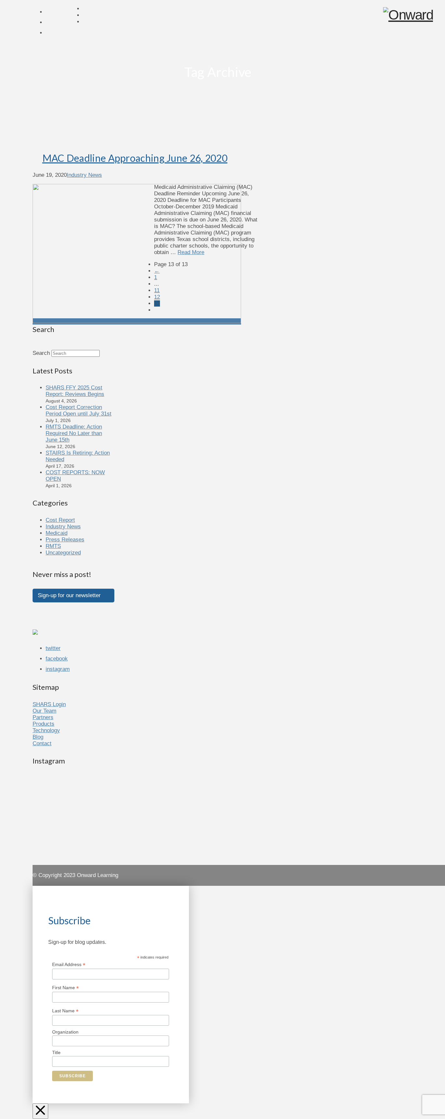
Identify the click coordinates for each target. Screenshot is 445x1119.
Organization (65, 1032)
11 (157, 290)
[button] (73, 595)
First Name (65, 988)
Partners (43, 717)
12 (157, 297)
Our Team (44, 711)
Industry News (84, 175)
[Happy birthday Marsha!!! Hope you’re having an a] (218, 783)
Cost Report (60, 520)
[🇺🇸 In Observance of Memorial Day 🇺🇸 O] (92, 799)
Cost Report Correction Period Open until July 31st (78, 410)
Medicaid (56, 533)
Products (43, 724)
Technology (46, 730)
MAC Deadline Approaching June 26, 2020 (134, 158)
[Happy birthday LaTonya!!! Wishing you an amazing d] (92, 835)
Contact (42, 743)
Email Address (68, 964)
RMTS (53, 546)
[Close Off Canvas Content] (40, 1111)
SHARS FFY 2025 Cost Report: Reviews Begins (75, 391)
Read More (191, 252)
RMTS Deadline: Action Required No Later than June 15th (74, 433)
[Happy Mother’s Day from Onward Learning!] (344, 779)
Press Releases (65, 540)
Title (56, 1052)
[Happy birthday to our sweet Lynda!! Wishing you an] (218, 835)
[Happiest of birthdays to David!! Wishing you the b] (344, 835)
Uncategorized (63, 553)
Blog (38, 737)
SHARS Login (49, 704)
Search (41, 353)
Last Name (65, 1011)
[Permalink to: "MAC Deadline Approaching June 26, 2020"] (137, 321)
